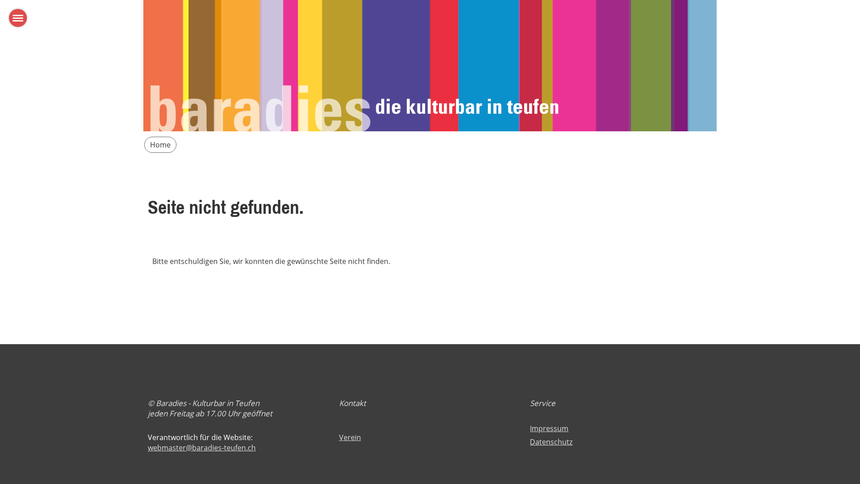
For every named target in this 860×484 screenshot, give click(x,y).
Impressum (549, 428)
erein (352, 437)
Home (160, 145)
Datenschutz (551, 442)
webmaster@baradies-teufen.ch (202, 448)
